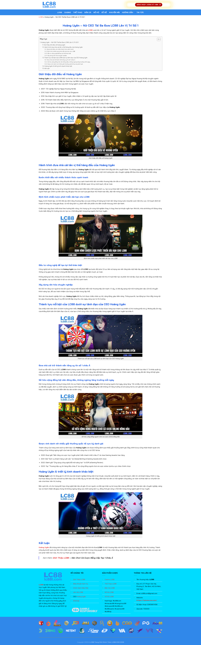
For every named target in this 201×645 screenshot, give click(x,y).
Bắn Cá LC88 (110, 588)
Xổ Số (104, 12)
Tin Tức (140, 12)
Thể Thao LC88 (110, 584)
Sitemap (76, 601)
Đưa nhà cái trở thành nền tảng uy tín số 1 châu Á (61, 60)
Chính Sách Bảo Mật (80, 588)
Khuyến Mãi (114, 12)
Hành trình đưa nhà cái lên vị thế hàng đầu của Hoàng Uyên (63, 47)
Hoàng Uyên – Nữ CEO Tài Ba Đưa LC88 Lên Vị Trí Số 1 (60, 42)
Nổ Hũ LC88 (109, 592)
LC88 (59, 12)
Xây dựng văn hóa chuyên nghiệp (57, 55)
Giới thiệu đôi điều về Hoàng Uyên (54, 45)
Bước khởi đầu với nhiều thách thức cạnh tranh (60, 49)
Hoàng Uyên (81, 596)
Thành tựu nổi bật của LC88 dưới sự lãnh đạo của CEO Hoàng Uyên (65, 57)
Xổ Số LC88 (109, 596)
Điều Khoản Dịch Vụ (80, 584)
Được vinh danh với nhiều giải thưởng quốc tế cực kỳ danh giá (65, 64)
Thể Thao (77, 12)
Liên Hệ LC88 (78, 592)
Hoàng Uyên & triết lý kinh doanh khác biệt (58, 66)
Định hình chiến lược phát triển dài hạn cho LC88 (61, 51)
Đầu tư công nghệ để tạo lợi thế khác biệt (59, 53)
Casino (67, 12)
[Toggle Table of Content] (157, 39)
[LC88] (49, 4)
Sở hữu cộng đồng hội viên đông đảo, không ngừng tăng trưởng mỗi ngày (68, 62)
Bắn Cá (87, 12)
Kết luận (47, 68)
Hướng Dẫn (127, 12)
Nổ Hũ (96, 12)
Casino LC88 (109, 579)
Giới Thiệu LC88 (61, 558)
